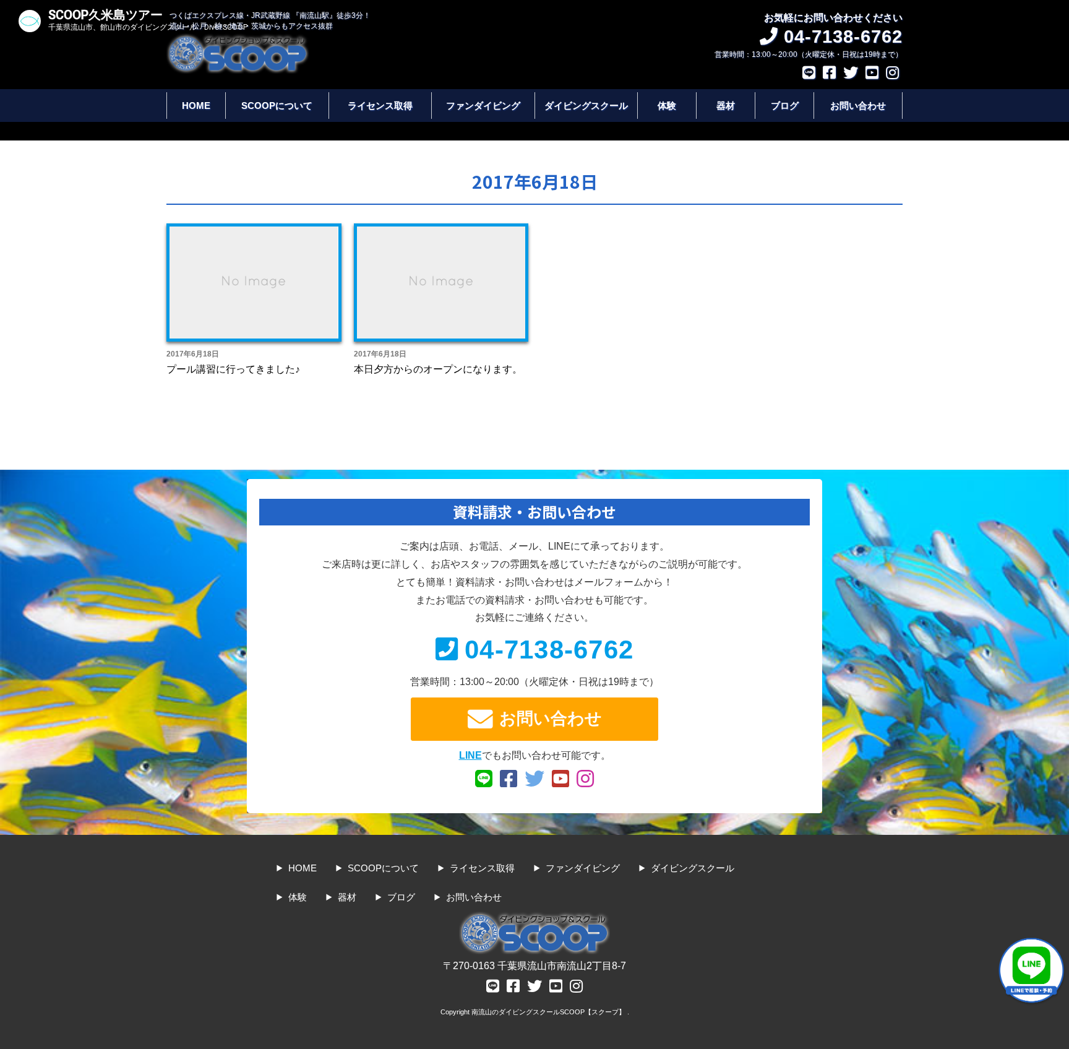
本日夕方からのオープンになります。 (438, 369)
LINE (470, 755)
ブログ (785, 105)
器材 (725, 105)
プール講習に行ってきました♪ (233, 369)
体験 (667, 105)
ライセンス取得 (380, 105)
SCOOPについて (276, 105)
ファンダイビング (483, 105)
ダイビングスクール (586, 105)
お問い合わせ (858, 105)
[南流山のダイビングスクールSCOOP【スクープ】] (237, 39)
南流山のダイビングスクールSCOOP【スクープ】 (549, 1012)
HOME (196, 105)
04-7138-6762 (549, 649)
